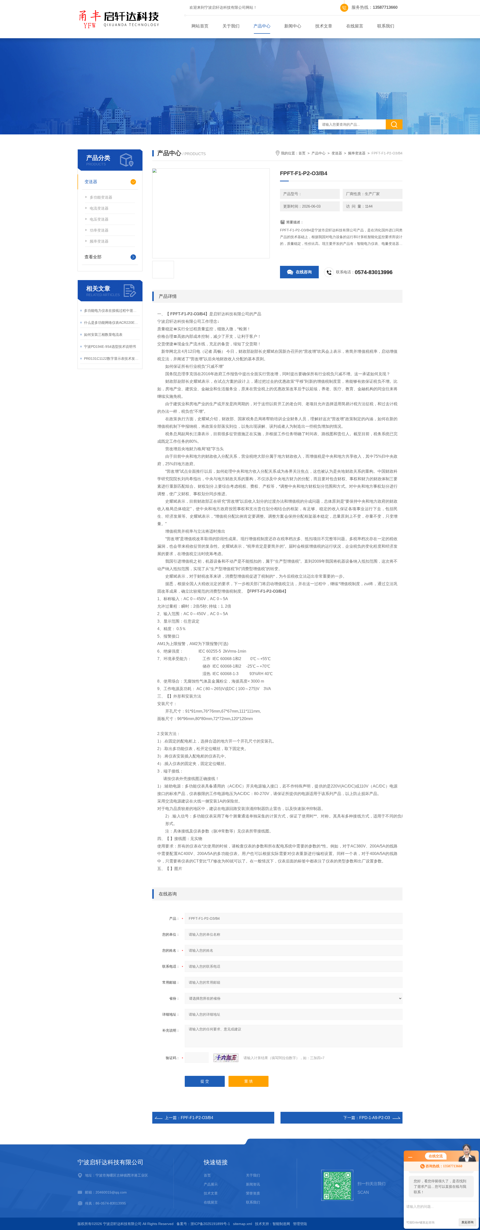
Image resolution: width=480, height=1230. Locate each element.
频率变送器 (99, 241)
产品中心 (262, 26)
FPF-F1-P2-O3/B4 (197, 1118)
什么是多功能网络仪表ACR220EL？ (112, 323)
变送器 (90, 181)
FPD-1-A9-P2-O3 (374, 1118)
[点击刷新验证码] (226, 1058)
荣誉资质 (253, 1193)
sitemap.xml (242, 1224)
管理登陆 (300, 1224)
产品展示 (211, 1184)
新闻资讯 (253, 1184)
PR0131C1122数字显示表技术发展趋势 (112, 359)
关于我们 (231, 26)
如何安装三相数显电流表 (103, 335)
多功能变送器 (101, 197)
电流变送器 (99, 208)
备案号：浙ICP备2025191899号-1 (203, 1224)
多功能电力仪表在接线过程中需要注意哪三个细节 (112, 311)
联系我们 (385, 26)
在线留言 (354, 26)
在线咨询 (304, 272)
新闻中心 (292, 26)
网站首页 (200, 26)
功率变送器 (99, 230)
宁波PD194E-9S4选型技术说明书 (110, 347)
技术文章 (323, 26)
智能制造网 (281, 1224)
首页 (302, 153)
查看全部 (93, 257)
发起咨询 (468, 1222)
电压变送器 (99, 219)
